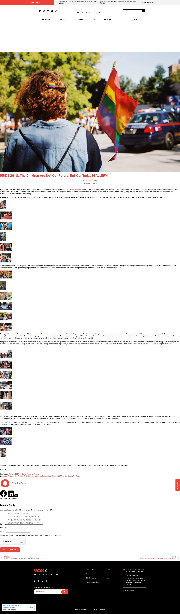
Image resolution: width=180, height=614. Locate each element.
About (62, 19)
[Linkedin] (52, 11)
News (23, 474)
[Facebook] (40, 11)
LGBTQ (40, 334)
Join (94, 19)
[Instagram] (44, 11)
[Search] (143, 11)
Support (81, 19)
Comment (3, 524)
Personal (30, 474)
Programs (107, 19)
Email (2, 531)
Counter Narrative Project (38, 476)
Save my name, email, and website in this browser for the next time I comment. (31, 535)
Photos (36, 474)
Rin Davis (76, 476)
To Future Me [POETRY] (106, 2)
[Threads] (56, 11)
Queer (70, 476)
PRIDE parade (76, 190)
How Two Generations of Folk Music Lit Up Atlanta (155, 2)
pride (65, 476)
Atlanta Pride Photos (15, 476)
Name (3, 528)
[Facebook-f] (34, 581)
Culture (11, 474)
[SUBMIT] (64, 592)
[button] (3, 495)
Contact (135, 19)
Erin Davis (52, 476)
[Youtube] (48, 11)
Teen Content (46, 19)
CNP (25, 476)
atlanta (4, 476)
